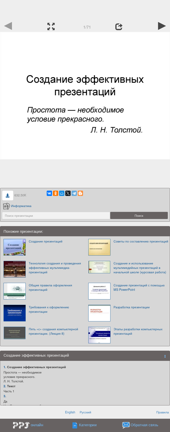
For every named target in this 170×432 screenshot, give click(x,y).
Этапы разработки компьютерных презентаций (138, 331)
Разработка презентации (132, 307)
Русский (85, 412)
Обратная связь (144, 425)
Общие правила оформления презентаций (50, 287)
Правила (162, 412)
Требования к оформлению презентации (49, 309)
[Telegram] (74, 193)
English (70, 412)
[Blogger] (80, 193)
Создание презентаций (45, 241)
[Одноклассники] (55, 193)
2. (5, 386)
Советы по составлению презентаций (141, 241)
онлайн (37, 424)
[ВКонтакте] (49, 193)
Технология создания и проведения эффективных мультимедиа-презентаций (55, 267)
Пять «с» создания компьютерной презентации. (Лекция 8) (53, 331)
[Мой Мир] (61, 193)
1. (5, 367)
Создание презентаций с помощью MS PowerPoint (139, 287)
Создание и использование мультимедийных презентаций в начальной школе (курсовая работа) (140, 267)
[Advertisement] (85, 10)
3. (5, 396)
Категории (88, 425)
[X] (68, 193)
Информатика (21, 205)
